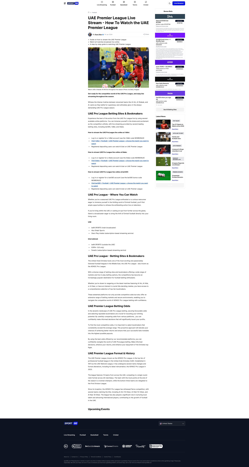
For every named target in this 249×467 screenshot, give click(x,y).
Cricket (115, 435)
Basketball (94, 435)
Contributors (117, 456)
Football (83, 435)
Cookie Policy (107, 456)
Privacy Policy (84, 456)
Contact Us (74, 456)
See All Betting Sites (170, 109)
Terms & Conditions (96, 456)
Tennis (105, 435)
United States (167, 423)
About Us (66, 456)
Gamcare (134, 462)
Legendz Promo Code (161, 72)
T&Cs (159, 30)
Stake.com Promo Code (162, 26)
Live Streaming (69, 435)
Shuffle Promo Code (161, 46)
